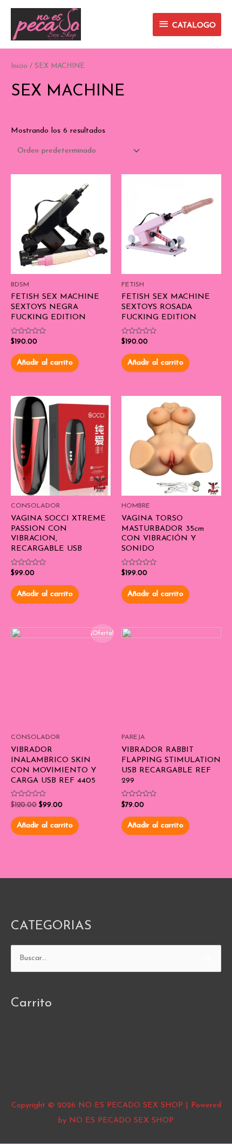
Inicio (19, 66)
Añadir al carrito (45, 363)
